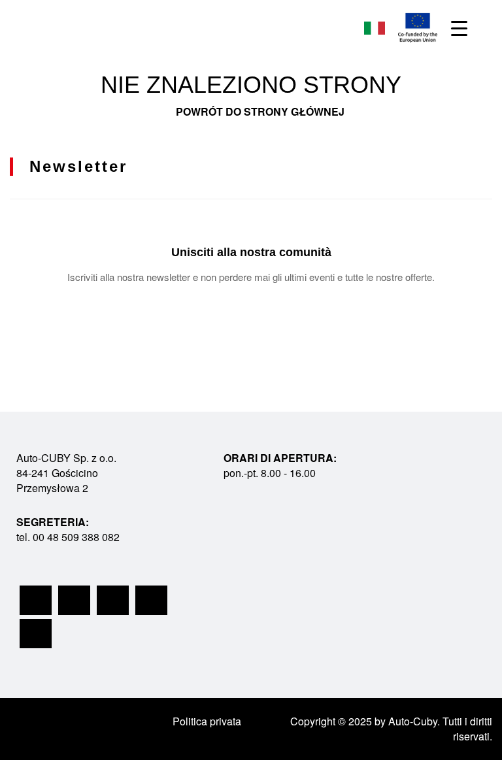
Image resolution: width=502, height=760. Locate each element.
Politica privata (207, 721)
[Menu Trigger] (459, 28)
